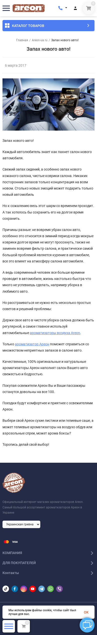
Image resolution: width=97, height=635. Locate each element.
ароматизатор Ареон (32, 344)
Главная (22, 40)
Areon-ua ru (40, 40)
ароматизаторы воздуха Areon (55, 333)
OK (86, 612)
